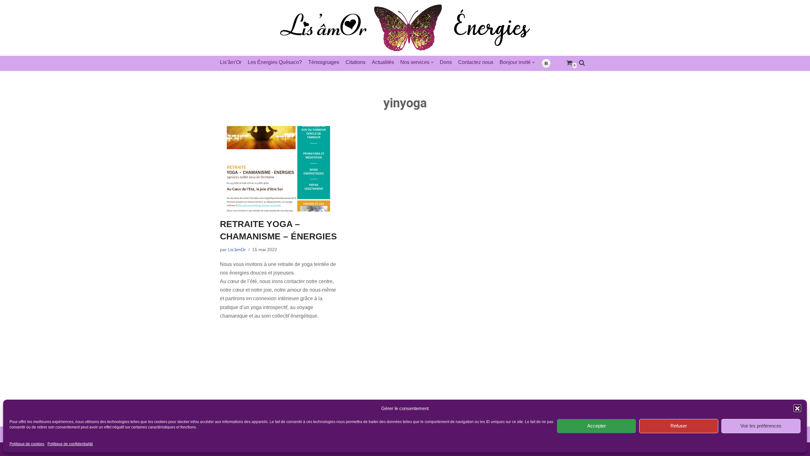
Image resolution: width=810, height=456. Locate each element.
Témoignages (323, 62)
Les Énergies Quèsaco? (275, 62)
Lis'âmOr (237, 249)
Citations (355, 62)
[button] (797, 408)
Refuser (678, 425)
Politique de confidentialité (70, 444)
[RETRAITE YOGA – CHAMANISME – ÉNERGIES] (278, 169)
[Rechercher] (582, 63)
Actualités (383, 62)
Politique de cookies (26, 444)
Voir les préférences (761, 425)
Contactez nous (475, 62)
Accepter (596, 425)
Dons (446, 62)
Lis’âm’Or (230, 62)
